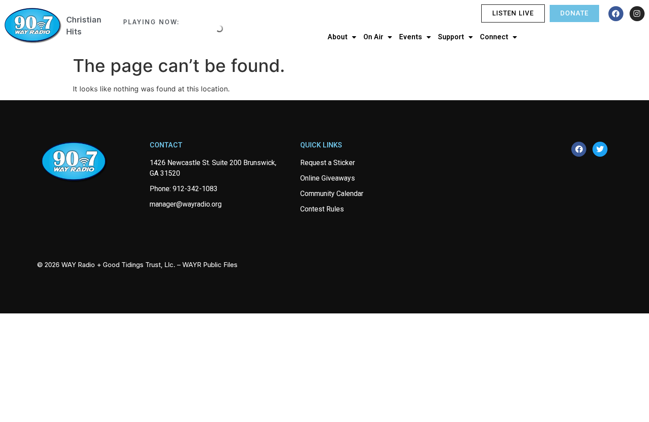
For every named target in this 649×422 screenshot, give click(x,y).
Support (451, 37)
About (337, 37)
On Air (373, 37)
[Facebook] (615, 13)
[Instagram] (637, 13)
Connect (494, 37)
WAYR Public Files (210, 264)
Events (410, 37)
